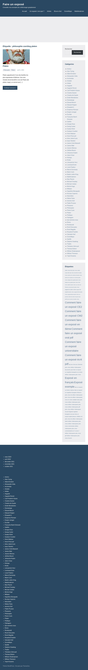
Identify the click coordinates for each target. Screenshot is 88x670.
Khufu (69, 160)
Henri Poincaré (71, 136)
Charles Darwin (72, 93)
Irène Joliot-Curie (72, 138)
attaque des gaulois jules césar (74, 280)
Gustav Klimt (71, 129)
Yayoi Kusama (71, 256)
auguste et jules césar (70, 289)
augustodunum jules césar (73, 294)
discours (71, 364)
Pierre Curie (70, 210)
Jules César (70, 155)
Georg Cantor (71, 126)
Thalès (69, 244)
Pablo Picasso (71, 203)
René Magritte (71, 229)
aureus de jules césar (74, 299)
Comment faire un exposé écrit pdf (73, 359)
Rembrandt (70, 224)
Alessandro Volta (72, 76)
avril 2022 (8, 459)
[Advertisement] (44, 29)
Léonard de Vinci (72, 162)
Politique (69, 215)
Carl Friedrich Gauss (73, 90)
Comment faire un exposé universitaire (73, 346)
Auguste (69, 85)
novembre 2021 (9, 464)
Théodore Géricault (73, 246)
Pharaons (70, 205)
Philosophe (7, 70)
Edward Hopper (72, 105)
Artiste (49, 11)
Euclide (69, 114)
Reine (69, 222)
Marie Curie (70, 172)
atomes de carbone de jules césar (75, 275)
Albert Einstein (71, 73)
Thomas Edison (72, 248)
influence (79, 392)
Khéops (69, 157)
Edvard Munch (71, 102)
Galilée (69, 121)
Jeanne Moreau (72, 148)
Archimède (70, 78)
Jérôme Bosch (71, 150)
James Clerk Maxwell (73, 143)
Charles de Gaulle (72, 95)
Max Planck (70, 179)
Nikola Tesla (71, 198)
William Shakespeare (73, 251)
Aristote (69, 81)
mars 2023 (8, 457)
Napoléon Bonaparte (73, 191)
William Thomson (72, 253)
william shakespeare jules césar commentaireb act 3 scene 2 (72, 428)
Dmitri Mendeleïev (72, 97)
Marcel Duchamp (72, 169)
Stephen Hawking (72, 241)
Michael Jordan (71, 184)
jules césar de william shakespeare (73, 395)
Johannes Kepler (72, 153)
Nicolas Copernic (72, 193)
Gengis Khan (71, 124)
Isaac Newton (71, 141)
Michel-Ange (71, 186)
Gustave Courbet (72, 131)
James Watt (70, 145)
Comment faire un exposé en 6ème (73, 324)
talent (66, 421)
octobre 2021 (9, 466)
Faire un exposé (13, 4)
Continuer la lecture (9, 88)
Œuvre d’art (58, 11)
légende (71, 411)
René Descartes (72, 227)
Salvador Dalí (71, 234)
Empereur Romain (72, 109)
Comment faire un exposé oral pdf (73, 333)
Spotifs (69, 239)
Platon (5, 66)
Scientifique (68, 11)
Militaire (69, 188)
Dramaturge (70, 100)
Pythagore (70, 217)
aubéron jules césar (71, 284)
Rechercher (68, 49)
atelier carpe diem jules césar (71, 270)
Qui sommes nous (72, 220)
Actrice (69, 69)
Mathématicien (79, 11)
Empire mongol (71, 112)
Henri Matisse (71, 133)
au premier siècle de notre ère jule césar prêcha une (72, 297)
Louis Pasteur (71, 167)
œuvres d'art (71, 200)
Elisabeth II (70, 107)
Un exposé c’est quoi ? (37, 11)
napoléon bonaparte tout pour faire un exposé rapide (72, 414)
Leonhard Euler (71, 165)
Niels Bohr (70, 196)
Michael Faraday (72, 181)
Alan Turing (70, 71)
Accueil (24, 11)
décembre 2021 (9, 461)
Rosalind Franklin (72, 232)
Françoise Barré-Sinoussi (12, 525)
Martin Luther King (72, 174)
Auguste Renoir (72, 88)
